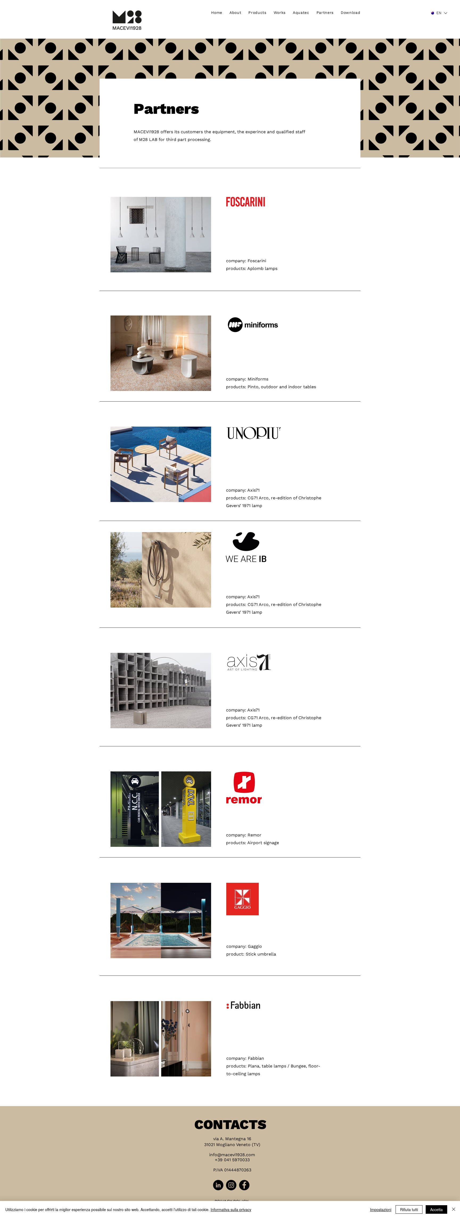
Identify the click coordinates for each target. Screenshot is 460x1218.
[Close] (453, 1209)
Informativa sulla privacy (231, 1209)
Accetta (436, 1209)
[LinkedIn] (218, 1185)
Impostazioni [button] (380, 1209)
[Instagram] (231, 1185)
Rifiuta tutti (409, 1209)
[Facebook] (244, 1185)
